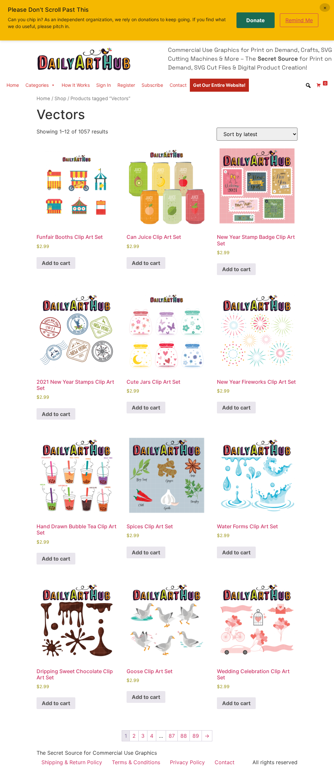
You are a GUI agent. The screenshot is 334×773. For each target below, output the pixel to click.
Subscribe (152, 85)
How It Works (76, 85)
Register (126, 85)
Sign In (103, 85)
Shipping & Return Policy (71, 762)
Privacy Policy (187, 762)
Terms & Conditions (136, 762)
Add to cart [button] (56, 263)
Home (13, 85)
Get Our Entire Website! (219, 85)
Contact (178, 85)
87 (172, 736)
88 (183, 736)
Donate (255, 20)
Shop (60, 98)
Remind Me (299, 20)
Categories (37, 85)
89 (195, 736)
